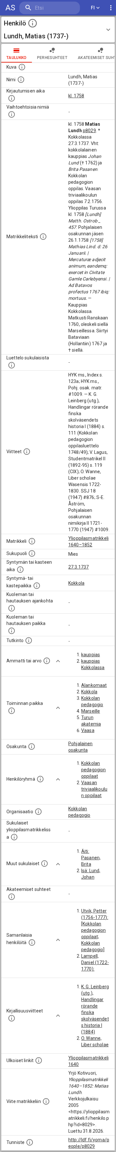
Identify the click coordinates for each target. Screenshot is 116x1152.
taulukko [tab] (16, 57)
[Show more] (58, 661)
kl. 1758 (76, 95)
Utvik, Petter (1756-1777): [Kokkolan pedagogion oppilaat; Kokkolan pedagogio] (94, 930)
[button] (58, 30)
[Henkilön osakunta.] (31, 746)
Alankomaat (94, 685)
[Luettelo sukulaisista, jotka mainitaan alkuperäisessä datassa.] (11, 365)
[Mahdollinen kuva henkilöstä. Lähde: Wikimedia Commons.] (22, 67)
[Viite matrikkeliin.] (46, 1101)
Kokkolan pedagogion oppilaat (93, 770)
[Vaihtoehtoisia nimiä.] (11, 114)
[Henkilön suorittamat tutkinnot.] (29, 640)
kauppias (90, 654)
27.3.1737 (78, 567)
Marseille (90, 711)
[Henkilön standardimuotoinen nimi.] (21, 79)
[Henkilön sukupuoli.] (32, 553)
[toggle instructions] (32, 23)
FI (93, 7)
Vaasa (87, 730)
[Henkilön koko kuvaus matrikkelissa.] (43, 236)
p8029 (89, 130)
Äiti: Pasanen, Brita (91, 858)
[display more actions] (111, 8)
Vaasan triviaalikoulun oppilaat (94, 789)
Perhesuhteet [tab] (52, 57)
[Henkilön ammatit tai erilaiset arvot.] (47, 661)
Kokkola (76, 583)
